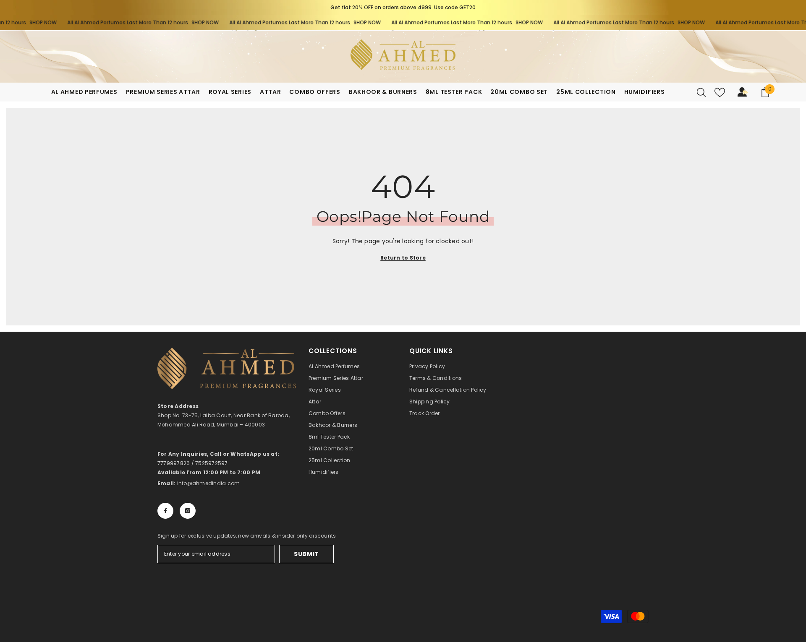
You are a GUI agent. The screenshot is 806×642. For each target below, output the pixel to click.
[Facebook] (165, 511)
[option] (403, 7)
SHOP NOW (30, 22)
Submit (306, 554)
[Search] (701, 92)
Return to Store (403, 257)
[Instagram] (188, 511)
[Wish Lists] (719, 92)
